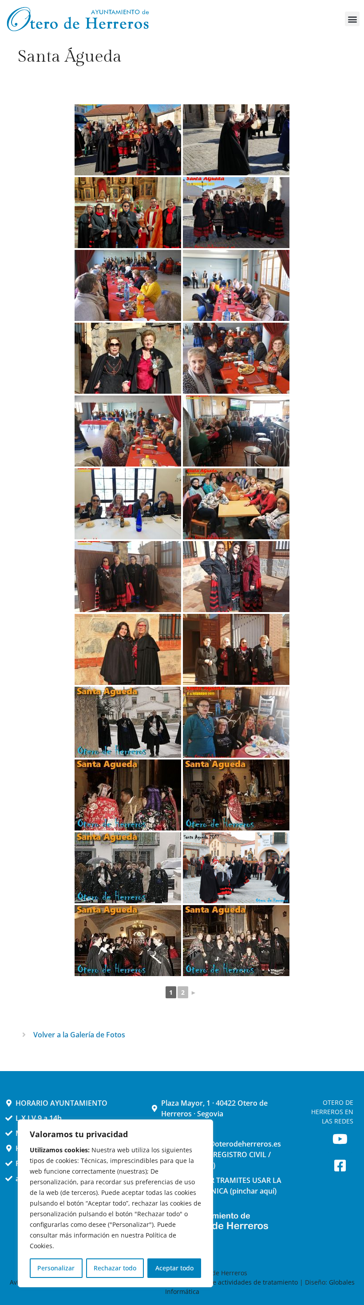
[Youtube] (340, 1139)
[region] (115, 1203)
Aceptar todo (174, 1268)
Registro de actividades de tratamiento (240, 1282)
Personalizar (56, 1268)
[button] (352, 19)
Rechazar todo (115, 1268)
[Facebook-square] (340, 1165)
